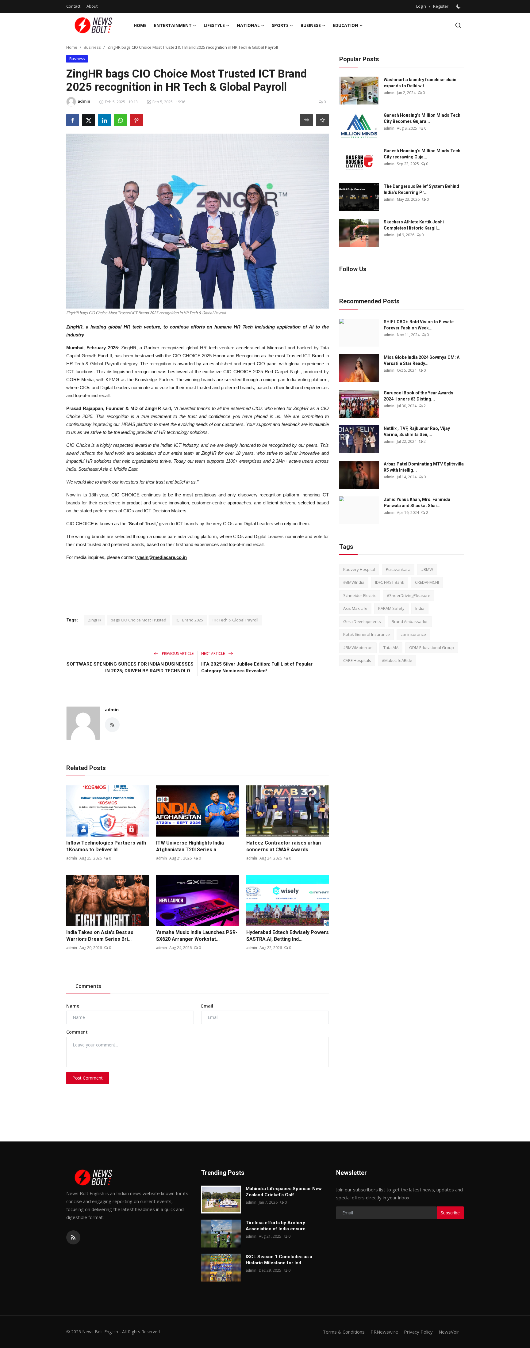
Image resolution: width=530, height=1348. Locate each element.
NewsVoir (449, 1332)
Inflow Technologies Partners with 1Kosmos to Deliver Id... (106, 846)
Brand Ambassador (410, 621)
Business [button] (311, 25)
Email (207, 1006)
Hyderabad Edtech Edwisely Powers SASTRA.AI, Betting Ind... (287, 935)
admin (112, 709)
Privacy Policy (418, 1332)
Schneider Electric (359, 595)
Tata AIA (390, 647)
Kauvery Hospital (359, 569)
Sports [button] (280, 25)
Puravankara (398, 569)
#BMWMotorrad (358, 647)
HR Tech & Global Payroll (235, 620)
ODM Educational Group (431, 647)
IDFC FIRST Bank (389, 582)
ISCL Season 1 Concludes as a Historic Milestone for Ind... (279, 1260)
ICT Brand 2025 (189, 620)
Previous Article (177, 653)
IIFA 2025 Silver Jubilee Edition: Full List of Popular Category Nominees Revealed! (257, 667)
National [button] (248, 25)
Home (140, 25)
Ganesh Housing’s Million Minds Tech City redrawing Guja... (422, 153)
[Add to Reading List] (322, 120)
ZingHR (94, 620)
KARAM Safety (391, 608)
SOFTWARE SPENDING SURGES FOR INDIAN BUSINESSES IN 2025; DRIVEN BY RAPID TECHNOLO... (130, 667)
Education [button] (345, 25)
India (419, 608)
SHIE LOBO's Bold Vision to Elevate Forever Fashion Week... (419, 324)
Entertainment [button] (173, 25)
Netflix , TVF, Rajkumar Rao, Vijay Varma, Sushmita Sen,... (417, 431)
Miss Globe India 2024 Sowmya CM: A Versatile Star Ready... (421, 360)
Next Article (213, 653)
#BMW (427, 569)
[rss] (73, 1237)
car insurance (413, 634)
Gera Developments (362, 621)
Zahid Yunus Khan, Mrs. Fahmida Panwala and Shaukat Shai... (417, 502)
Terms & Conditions (344, 1332)
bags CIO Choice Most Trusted (138, 620)
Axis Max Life (355, 608)
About (92, 6)
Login (421, 6)
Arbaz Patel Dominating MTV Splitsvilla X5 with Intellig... (424, 467)
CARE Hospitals (357, 660)
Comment (77, 1032)
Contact (73, 6)
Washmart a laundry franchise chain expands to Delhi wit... (420, 82)
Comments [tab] (88, 986)
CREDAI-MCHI (427, 582)
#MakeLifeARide (397, 660)
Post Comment (87, 1078)
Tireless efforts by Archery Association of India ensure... (277, 1226)
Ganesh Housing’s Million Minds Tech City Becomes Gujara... (422, 118)
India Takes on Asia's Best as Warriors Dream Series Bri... (99, 935)
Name (72, 1006)
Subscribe (450, 1213)
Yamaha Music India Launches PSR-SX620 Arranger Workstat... (196, 935)
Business (92, 47)
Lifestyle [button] (214, 25)
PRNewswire (384, 1332)
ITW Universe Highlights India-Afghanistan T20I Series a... (191, 846)
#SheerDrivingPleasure (408, 595)
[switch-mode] (459, 6)
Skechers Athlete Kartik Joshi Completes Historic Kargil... (414, 224)
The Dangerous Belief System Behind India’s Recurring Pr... (421, 189)
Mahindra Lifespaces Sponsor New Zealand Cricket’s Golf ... (284, 1192)
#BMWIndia (353, 582)
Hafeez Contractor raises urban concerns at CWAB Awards (283, 846)
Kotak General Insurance (366, 634)
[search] (458, 25)
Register (440, 6)
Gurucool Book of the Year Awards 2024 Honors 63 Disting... (418, 395)
